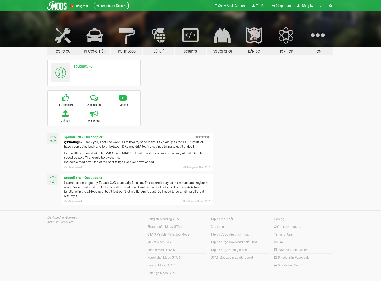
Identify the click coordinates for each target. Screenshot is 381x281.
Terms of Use (283, 234)
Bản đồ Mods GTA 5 (161, 265)
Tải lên (260, 5)
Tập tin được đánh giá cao (229, 249)
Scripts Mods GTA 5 (161, 249)
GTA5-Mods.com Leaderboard (232, 257)
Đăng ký (307, 5)
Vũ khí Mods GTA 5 (160, 242)
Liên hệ (279, 219)
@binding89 (73, 142)
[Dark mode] (321, 5)
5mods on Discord (290, 265)
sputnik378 (83, 66)
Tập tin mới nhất (222, 219)
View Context (75, 167)
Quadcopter (93, 137)
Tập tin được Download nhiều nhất (234, 242)
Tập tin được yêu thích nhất (230, 234)
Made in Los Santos (61, 221)
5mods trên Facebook (293, 257)
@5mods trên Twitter (292, 249)
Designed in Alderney (62, 217)
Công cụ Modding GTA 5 (164, 219)
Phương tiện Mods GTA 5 (164, 226)
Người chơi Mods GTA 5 (163, 257)
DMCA (278, 242)
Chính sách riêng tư (287, 226)
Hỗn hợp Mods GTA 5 (162, 273)
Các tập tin (218, 226)
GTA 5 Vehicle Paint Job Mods (168, 234)
